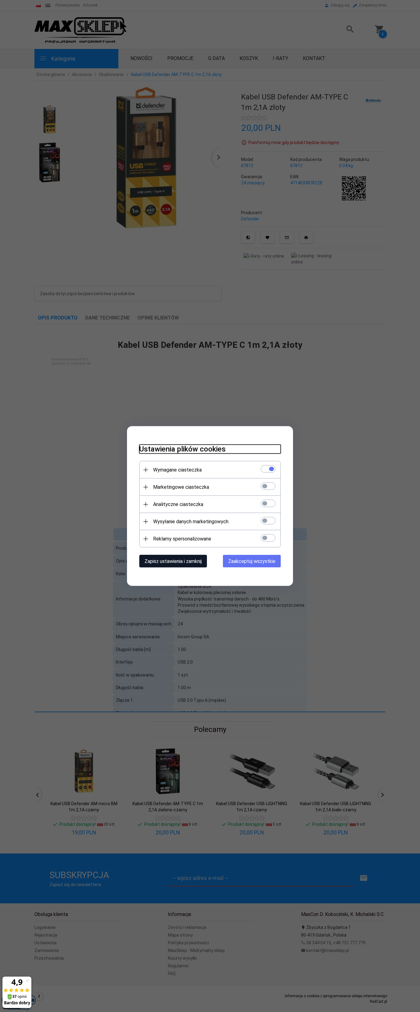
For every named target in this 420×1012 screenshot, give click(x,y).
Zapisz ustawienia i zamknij (173, 561)
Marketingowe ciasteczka (181, 487)
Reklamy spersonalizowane (182, 539)
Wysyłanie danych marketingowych (190, 521)
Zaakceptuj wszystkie (251, 561)
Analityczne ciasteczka (178, 504)
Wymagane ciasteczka (177, 470)
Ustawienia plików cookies (182, 449)
